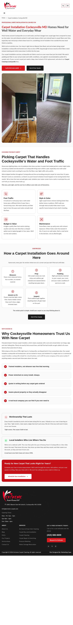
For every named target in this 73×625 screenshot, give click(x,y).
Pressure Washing (24, 541)
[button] (36, 317)
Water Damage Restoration (27, 544)
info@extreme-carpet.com (10, 509)
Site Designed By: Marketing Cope (60, 552)
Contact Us (5, 544)
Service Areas (6, 541)
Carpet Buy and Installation (27, 532)
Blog (3, 532)
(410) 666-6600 (54, 535)
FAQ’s (4, 535)
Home (3, 18)
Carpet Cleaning (24, 535)
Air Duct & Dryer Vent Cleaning (29, 529)
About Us (5, 529)
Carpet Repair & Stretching (27, 538)
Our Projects (6, 538)
